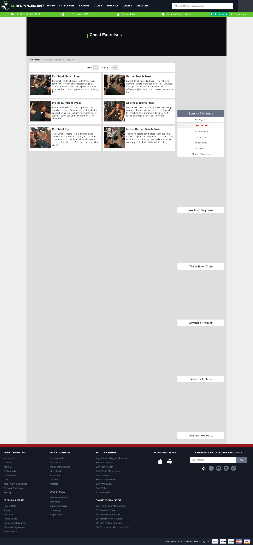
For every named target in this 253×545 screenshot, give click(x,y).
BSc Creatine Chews (105, 510)
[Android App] (169, 461)
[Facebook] (211, 468)
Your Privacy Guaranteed (15, 483)
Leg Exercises (200, 137)
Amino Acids (55, 475)
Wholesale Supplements (15, 527)
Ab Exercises (201, 142)
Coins (6, 479)
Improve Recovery (58, 506)
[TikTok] (233, 468)
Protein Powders (58, 458)
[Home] (25, 6)
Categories (67, 5)
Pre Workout (56, 462)
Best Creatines (103, 475)
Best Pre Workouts (105, 462)
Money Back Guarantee (15, 523)
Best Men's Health (104, 466)
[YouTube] (218, 468)
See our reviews (238, 14)
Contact (7, 462)
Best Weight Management (108, 471)
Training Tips (201, 119)
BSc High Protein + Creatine (109, 523)
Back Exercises (201, 131)
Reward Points (129, 14)
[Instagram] (226, 468)
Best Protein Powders (106, 479)
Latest (127, 5)
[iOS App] (160, 461)
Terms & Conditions (13, 488)
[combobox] (202, 6)
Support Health (57, 514)
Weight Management (60, 466)
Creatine (54, 479)
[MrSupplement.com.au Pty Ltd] (203, 468)
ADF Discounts (11, 531)
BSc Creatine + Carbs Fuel (108, 514)
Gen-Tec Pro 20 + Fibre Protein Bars (113, 527)
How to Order (10, 506)
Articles (142, 5)
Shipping (8, 510)
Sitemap (7, 492)
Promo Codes (10, 518)
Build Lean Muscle (58, 497)
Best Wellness (102, 488)
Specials (112, 5)
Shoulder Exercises (201, 154)
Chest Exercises (201, 125)
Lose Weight (56, 510)
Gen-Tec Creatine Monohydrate (111, 506)
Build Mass (55, 501)
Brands (84, 5)
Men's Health (56, 471)
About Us (8, 466)
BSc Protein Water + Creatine (110, 518)
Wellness (54, 483)
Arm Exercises (201, 148)
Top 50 (51, 5)
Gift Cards (8, 514)
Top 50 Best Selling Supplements (111, 458)
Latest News (10, 475)
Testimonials (10, 471)
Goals (98, 5)
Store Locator (10, 458)
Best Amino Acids (104, 483)
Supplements (34, 60)
